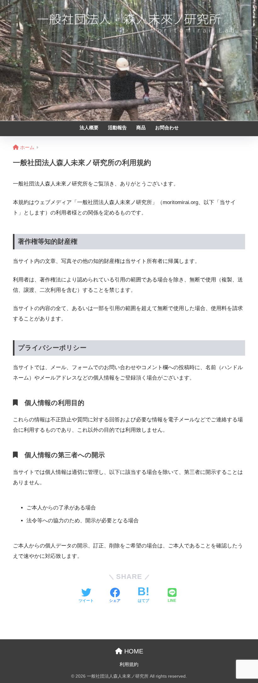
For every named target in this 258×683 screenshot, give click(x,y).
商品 (141, 127)
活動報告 (117, 127)
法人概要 (89, 127)
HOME (132, 651)
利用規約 (129, 664)
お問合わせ (167, 127)
